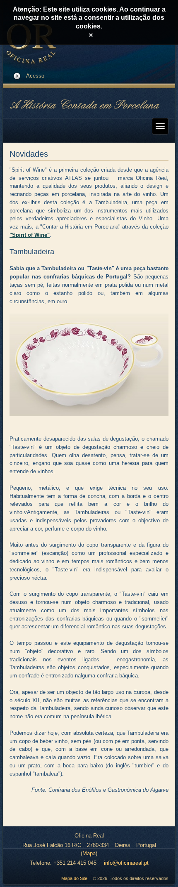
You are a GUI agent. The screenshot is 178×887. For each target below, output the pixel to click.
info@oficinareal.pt (126, 863)
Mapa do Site (74, 878)
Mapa (89, 853)
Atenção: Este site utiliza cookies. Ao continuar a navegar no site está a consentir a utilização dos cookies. (89, 18)
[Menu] (160, 126)
